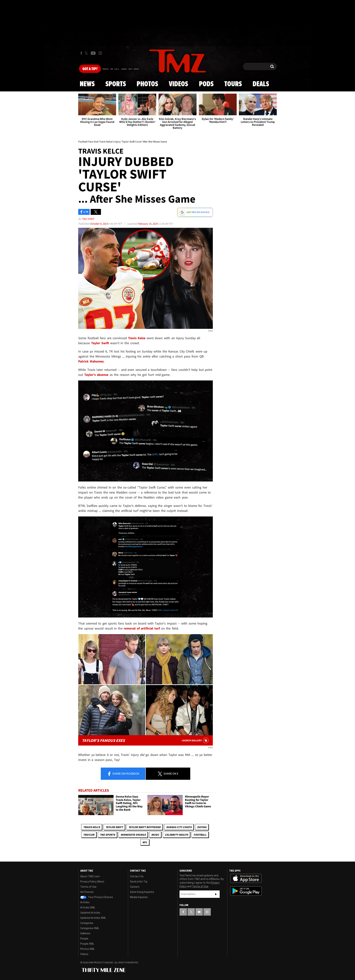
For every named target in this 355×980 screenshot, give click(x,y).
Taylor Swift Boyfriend (145, 827)
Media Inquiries (139, 897)
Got (89, 69)
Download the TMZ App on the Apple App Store (246, 878)
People (84, 938)
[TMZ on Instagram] (100, 53)
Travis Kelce (91, 827)
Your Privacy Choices (100, 897)
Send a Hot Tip (138, 881)
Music (155, 834)
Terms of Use (88, 886)
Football (200, 834)
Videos (178, 84)
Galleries (85, 933)
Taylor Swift (114, 827)
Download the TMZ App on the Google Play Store (246, 891)
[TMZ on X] (86, 53)
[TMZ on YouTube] (199, 912)
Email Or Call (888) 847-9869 (121, 69)
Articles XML (87, 907)
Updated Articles (90, 912)
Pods (206, 84)
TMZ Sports (107, 834)
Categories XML (89, 928)
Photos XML (87, 948)
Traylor (88, 834)
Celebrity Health (176, 834)
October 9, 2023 (99, 223)
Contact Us (136, 876)
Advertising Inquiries (142, 891)
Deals (261, 84)
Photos (147, 84)
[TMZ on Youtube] (93, 53)
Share (125, 773)
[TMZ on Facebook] (81, 53)
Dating (202, 827)
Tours (233, 84)
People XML (87, 943)
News (87, 84)
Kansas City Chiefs (179, 827)
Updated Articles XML (93, 917)
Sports (115, 84)
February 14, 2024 (148, 223)
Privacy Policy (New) (92, 881)
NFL (144, 842)
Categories (86, 923)
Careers (134, 886)
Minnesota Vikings (133, 834)
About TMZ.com (90, 876)
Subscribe (216, 894)
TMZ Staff (88, 219)
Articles (84, 902)
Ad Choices (87, 891)
